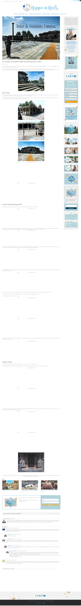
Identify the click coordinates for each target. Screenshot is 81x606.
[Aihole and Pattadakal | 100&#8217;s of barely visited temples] (31, 485)
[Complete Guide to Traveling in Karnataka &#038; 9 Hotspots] (50, 485)
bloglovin (37, 476)
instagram (34, 476)
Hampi (40, 66)
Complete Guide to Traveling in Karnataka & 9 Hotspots (49, 490)
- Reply (20, 534)
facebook (29, 476)
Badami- (54, 66)
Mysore (45, 66)
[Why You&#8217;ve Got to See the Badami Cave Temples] (11, 485)
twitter (31, 476)
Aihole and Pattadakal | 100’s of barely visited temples (30, 490)
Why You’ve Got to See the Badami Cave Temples (9, 490)
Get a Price (68, 101)
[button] (65, 14)
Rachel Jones (12, 518)
